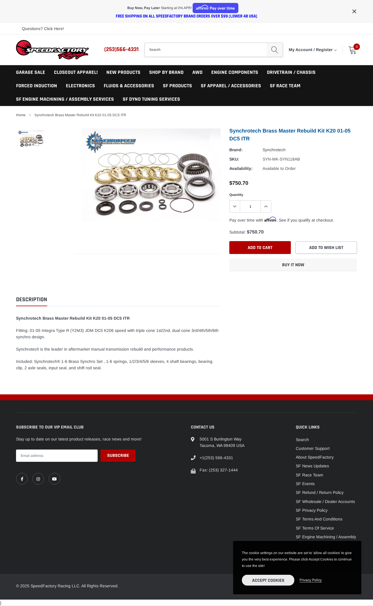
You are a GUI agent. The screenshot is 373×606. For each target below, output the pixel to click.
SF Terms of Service (315, 528)
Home (21, 115)
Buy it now (293, 265)
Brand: (236, 149)
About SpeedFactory (315, 457)
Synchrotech (274, 149)
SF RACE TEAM (285, 85)
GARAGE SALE (30, 72)
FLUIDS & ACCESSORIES (129, 85)
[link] (22, 479)
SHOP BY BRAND (166, 72)
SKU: (234, 159)
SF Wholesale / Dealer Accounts (325, 501)
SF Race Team (309, 475)
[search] (275, 49)
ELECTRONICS (80, 85)
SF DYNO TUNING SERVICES (151, 99)
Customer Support (313, 448)
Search (302, 439)
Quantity (236, 195)
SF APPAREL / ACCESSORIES (231, 85)
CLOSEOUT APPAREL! (76, 72)
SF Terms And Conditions (319, 519)
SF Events (305, 483)
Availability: (241, 168)
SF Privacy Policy (312, 510)
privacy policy (311, 580)
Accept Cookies (268, 580)
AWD (197, 72)
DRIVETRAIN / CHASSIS (291, 72)
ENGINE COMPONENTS (234, 72)
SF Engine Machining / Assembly (326, 536)
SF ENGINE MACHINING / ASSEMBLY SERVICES (65, 99)
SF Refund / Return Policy (320, 492)
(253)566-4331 (121, 49)
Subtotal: (237, 232)
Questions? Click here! (43, 28)
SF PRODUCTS (177, 85)
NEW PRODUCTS (123, 72)
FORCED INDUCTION (36, 85)
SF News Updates (312, 466)
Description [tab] (31, 299)
